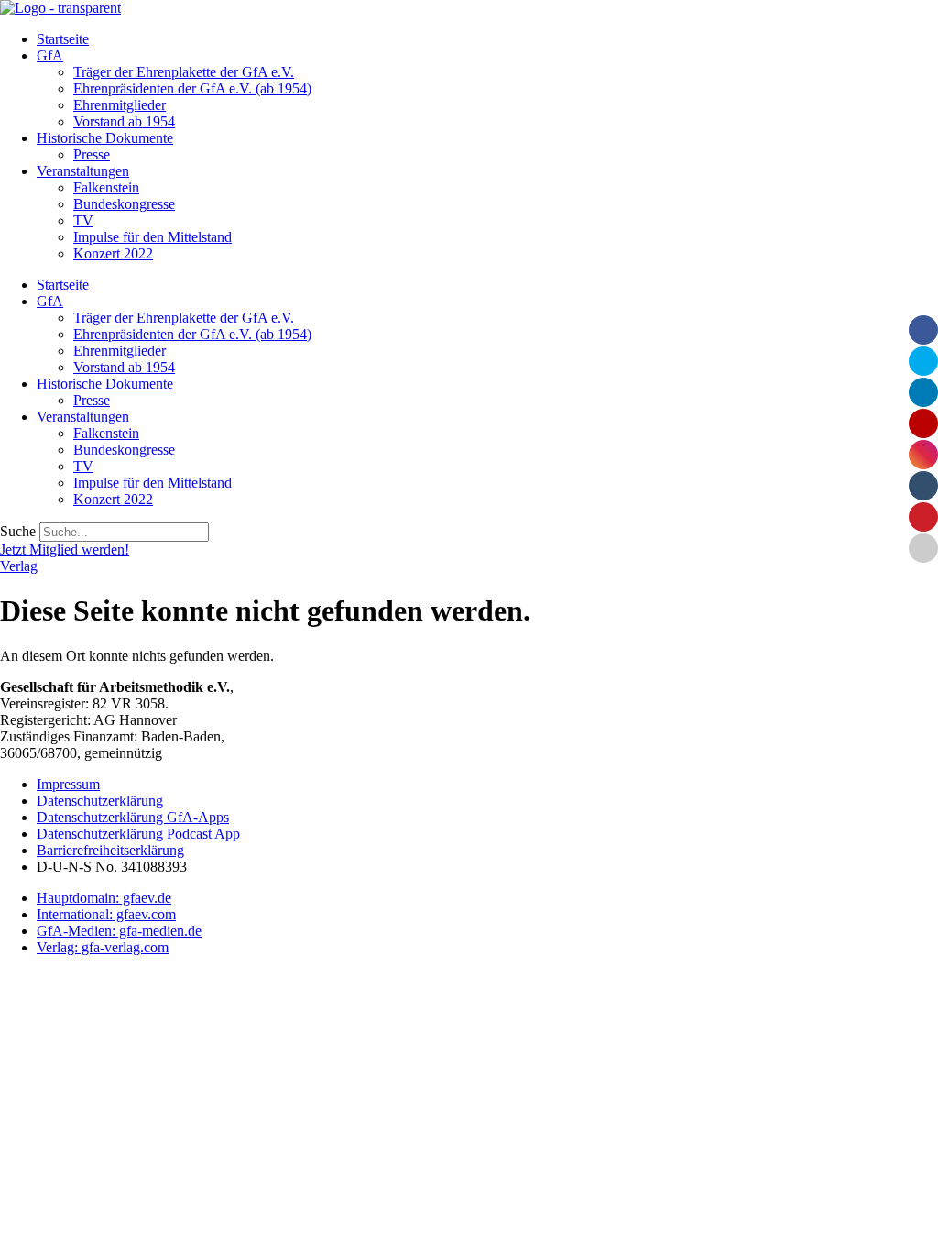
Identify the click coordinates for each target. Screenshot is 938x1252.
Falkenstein (106, 187)
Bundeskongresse (124, 204)
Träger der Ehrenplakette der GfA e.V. (183, 72)
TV (83, 220)
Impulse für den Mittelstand (152, 237)
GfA (50, 55)
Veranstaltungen (83, 171)
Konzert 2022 (113, 253)
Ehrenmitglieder (119, 105)
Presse (91, 154)
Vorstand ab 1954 (124, 121)
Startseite (63, 39)
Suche (18, 531)
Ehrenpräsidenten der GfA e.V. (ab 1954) (192, 88)
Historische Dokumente (105, 138)
